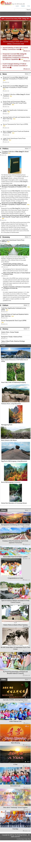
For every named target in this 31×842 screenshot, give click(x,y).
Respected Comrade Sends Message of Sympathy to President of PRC (16, 77)
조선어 (17, 6)
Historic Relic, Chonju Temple (10, 332)
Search (28, 9)
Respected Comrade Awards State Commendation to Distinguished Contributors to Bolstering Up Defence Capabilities (16, 56)
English (23, 6)
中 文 (29, 6)
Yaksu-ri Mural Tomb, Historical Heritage (13, 341)
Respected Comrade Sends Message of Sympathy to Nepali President (15, 86)
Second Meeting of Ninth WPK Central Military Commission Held (15, 48)
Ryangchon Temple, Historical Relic (11, 336)
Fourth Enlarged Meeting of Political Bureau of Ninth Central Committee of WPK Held (15, 65)
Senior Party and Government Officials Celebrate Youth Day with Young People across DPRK (15, 103)
